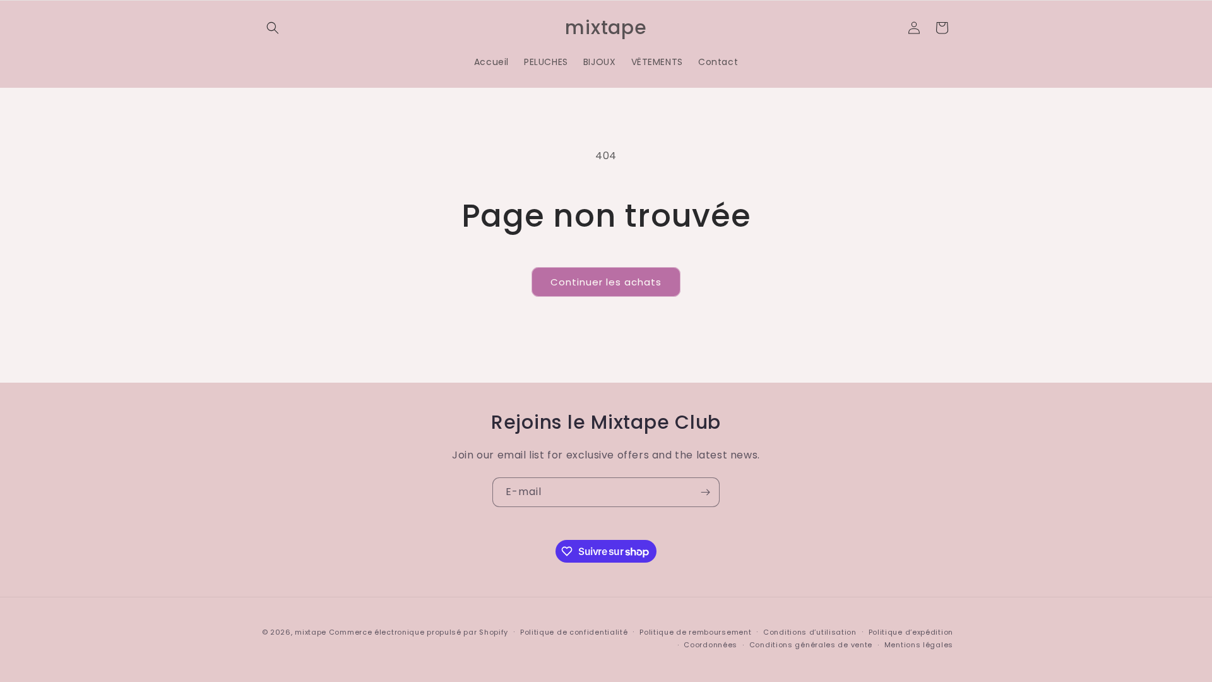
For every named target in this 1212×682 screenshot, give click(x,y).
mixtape (310, 632)
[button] (273, 28)
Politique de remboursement (695, 632)
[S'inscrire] (705, 492)
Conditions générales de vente (810, 645)
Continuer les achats (606, 282)
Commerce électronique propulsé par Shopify (418, 632)
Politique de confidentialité (574, 632)
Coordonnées (710, 645)
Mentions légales (918, 645)
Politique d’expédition (911, 632)
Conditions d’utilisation (810, 632)
